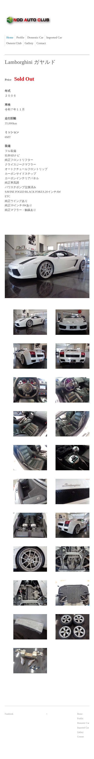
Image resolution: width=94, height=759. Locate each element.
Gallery (29, 43)
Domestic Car (35, 37)
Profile (20, 37)
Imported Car (54, 37)
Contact (41, 43)
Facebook (9, 714)
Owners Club (14, 43)
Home (9, 37)
